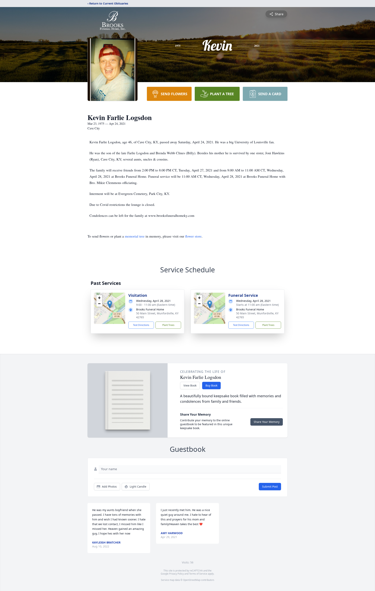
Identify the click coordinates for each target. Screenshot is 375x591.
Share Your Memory (266, 422)
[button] (109, 304)
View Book (189, 385)
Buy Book (211, 385)
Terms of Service (198, 573)
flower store (193, 236)
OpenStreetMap (191, 580)
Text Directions (141, 325)
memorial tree (135, 236)
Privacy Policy (176, 573)
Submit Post (270, 486)
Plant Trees (168, 325)
